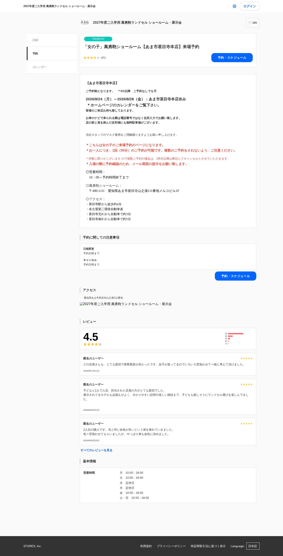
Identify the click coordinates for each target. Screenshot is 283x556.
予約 (35, 53)
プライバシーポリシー (171, 546)
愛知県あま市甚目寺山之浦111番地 (103, 297)
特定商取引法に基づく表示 (208, 546)
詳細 (35, 40)
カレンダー (39, 67)
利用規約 (146, 546)
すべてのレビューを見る (96, 450)
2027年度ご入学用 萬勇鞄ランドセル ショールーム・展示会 (59, 6)
